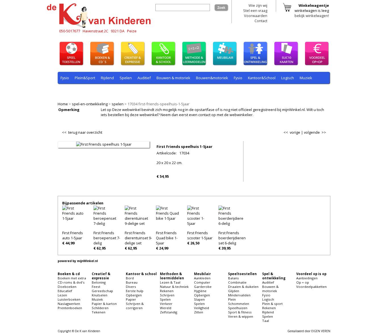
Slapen (199, 299)
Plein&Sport (85, 77)
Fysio (65, 77)
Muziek (306, 77)
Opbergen (134, 295)
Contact (261, 20)
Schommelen (238, 303)
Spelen (165, 299)
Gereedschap (102, 291)
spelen (118, 103)
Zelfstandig (168, 312)
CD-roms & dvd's (71, 282)
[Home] (100, 27)
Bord (130, 278)
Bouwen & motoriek (173, 77)
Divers (131, 286)
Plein (232, 299)
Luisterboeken (69, 299)
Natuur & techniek (174, 286)
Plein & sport (71, 91)
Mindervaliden (239, 295)
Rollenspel (137, 91)
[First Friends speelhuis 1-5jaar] (104, 144)
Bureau (131, 282)
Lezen (62, 295)
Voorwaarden (255, 15)
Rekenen (96, 91)
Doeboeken (67, 286)
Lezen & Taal (170, 282)
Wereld (165, 308)
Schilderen (100, 308)
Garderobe (203, 286)
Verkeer (166, 303)
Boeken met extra (72, 278)
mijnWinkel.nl (87, 261)
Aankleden (202, 278)
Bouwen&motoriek (212, 77)
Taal (173, 91)
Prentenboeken (70, 308)
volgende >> (315, 132)
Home (63, 103)
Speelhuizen (237, 308)
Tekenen (98, 312)
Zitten (198, 312)
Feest (96, 286)
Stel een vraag (255, 10)
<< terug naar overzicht (82, 131)
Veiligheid (201, 308)
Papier (131, 299)
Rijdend (107, 77)
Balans (233, 278)
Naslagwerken (69, 303)
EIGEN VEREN (320, 331)
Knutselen (99, 295)
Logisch (287, 77)
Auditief (144, 77)
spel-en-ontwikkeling (90, 103)
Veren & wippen (240, 316)
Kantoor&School (262, 77)
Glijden (233, 291)
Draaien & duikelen (243, 286)
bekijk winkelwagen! (312, 15)
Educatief (65, 291)
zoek (224, 6)
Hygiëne (200, 291)
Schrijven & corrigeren (135, 305)
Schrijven (167, 295)
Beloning (99, 282)
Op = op (302, 282)
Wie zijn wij (258, 5)
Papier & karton (104, 303)
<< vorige (291, 132)
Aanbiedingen (307, 278)
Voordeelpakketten (311, 286)
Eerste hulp (134, 291)
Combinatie (237, 282)
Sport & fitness (240, 312)
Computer (202, 282)
